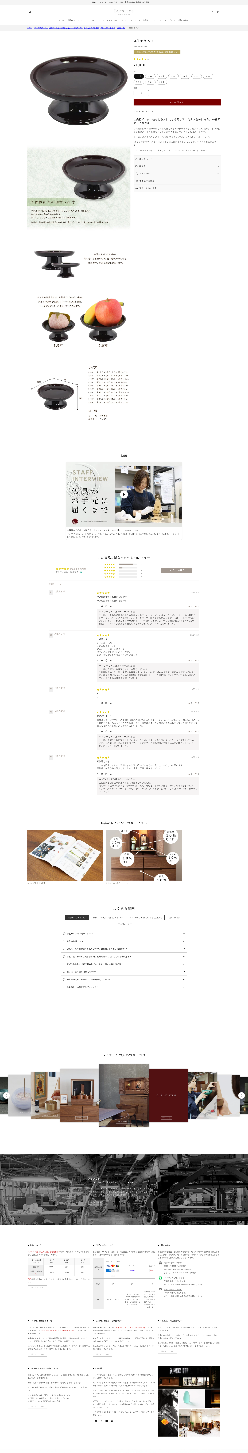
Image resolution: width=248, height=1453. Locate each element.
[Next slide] (241, 1095)
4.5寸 (173, 76)
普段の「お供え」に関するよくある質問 (108, 918)
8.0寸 (150, 82)
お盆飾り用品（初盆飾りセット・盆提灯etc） (66, 28)
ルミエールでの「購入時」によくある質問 (146, 918)
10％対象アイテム (41, 28)
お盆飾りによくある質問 (77, 918)
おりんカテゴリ (5, 1111)
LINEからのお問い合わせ (174, 1278)
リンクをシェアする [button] (144, 111)
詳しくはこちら (38, 1288)
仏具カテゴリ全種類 (91, 28)
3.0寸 (138, 76)
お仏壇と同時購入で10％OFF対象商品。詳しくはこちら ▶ (157, 52)
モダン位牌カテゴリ (223, 1112)
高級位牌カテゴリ (243, 1111)
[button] (30, 12)
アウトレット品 (166, 1117)
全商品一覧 (121, 28)
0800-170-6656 (170, 1266)
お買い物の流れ (174, 918)
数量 (135, 88)
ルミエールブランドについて (137, 1412)
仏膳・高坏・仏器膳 (107, 28)
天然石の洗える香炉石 (24, 1112)
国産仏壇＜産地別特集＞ (198, 1115)
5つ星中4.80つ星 (78, 569)
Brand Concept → (98, 1202)
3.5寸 (150, 76)
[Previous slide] (6, 1095)
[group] (65, 857)
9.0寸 (161, 82)
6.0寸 (208, 76)
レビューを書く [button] (176, 570)
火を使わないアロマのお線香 (49, 1115)
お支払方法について (124, 924)
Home (29, 28)
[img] (103, 593)
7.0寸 (138, 82)
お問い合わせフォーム (173, 1289)
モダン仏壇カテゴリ (124, 1121)
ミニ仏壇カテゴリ (81, 1117)
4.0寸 (161, 76)
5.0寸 (185, 76)
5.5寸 (196, 76)
